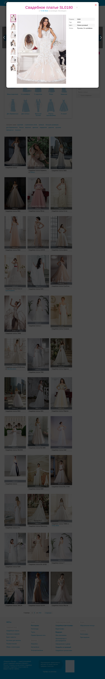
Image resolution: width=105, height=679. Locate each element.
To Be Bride (44, 11)
